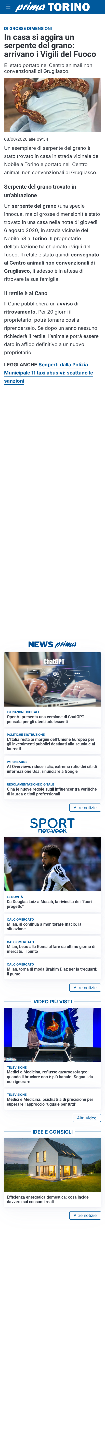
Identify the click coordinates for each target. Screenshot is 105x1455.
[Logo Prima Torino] (52, 7)
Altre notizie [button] (85, 807)
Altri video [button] (87, 1117)
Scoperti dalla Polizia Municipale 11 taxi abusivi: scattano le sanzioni (48, 373)
